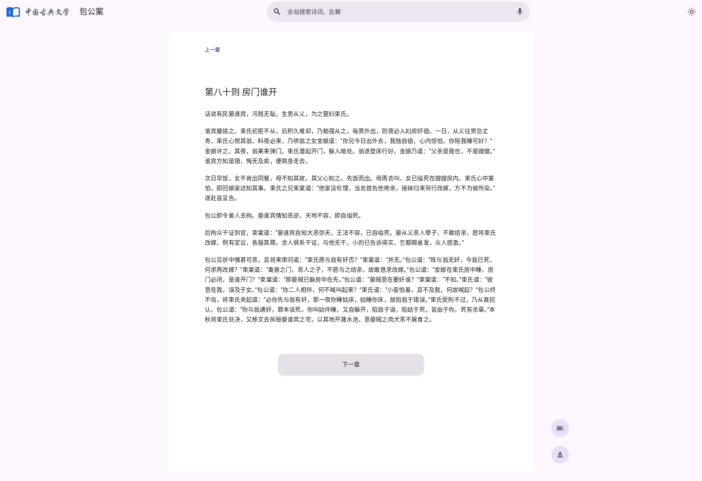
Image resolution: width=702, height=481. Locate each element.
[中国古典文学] (38, 11)
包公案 (91, 11)
